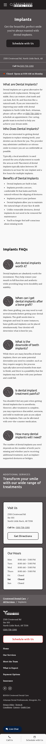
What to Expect (10, 668)
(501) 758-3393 (27, 66)
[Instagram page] (10, 688)
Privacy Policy (8, 705)
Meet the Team (10, 661)
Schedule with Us (23, 43)
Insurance (8, 681)
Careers (16, 707)
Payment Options (11, 674)
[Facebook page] (5, 688)
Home (6, 648)
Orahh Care (25, 707)
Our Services (9, 655)
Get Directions (23, 536)
